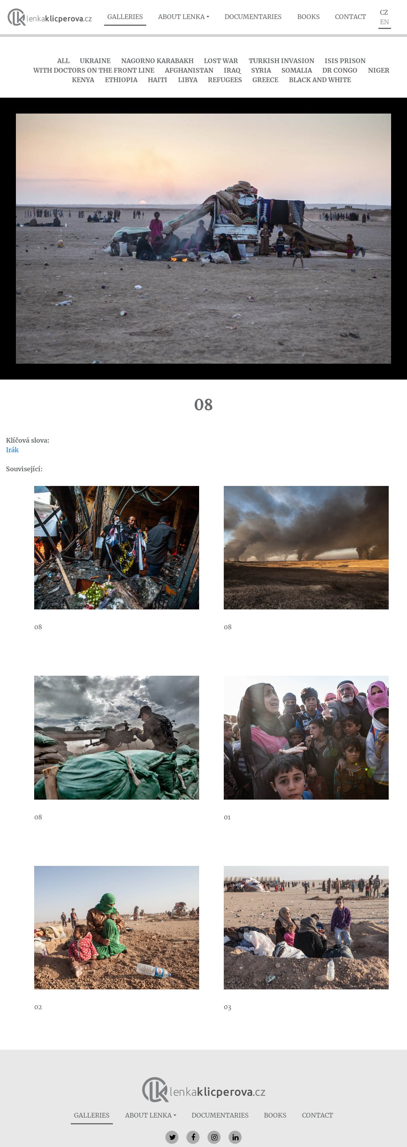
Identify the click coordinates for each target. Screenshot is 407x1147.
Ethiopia (121, 80)
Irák (12, 450)
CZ (384, 12)
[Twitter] (171, 1137)
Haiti (157, 80)
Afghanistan (189, 70)
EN (384, 22)
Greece (265, 80)
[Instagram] (214, 1137)
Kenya (83, 80)
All (63, 61)
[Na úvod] (203, 1089)
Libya (188, 80)
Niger (379, 70)
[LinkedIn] (235, 1137)
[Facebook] (193, 1137)
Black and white (320, 80)
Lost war (221, 61)
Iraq (232, 70)
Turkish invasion (281, 61)
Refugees (225, 80)
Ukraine (95, 61)
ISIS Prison (345, 61)
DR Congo (339, 70)
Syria (261, 70)
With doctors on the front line (93, 70)
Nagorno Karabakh (157, 61)
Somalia (296, 70)
